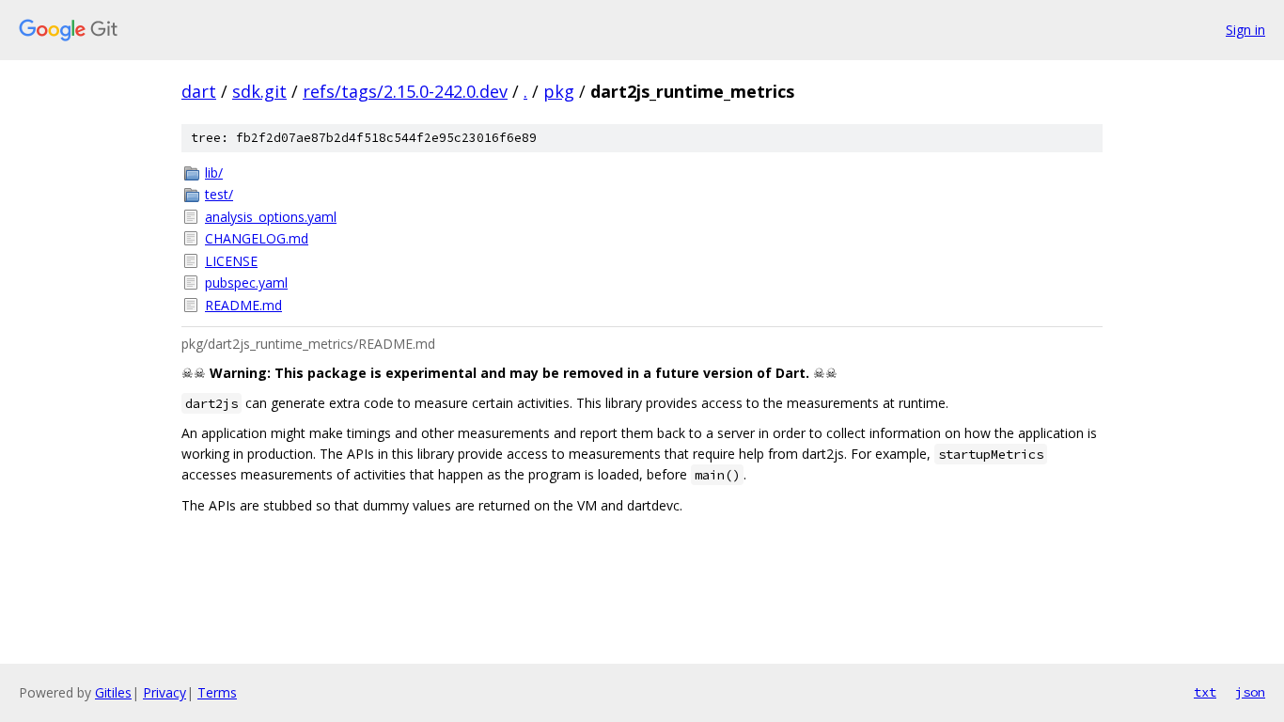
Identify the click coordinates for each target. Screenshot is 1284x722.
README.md (243, 305)
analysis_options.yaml (271, 217)
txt (1205, 691)
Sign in (1245, 30)
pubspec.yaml (246, 282)
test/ (219, 194)
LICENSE (231, 261)
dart (198, 91)
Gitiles (113, 692)
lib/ (214, 172)
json (1250, 691)
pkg (558, 91)
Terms (217, 692)
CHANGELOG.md (256, 238)
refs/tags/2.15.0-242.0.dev (405, 91)
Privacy (164, 692)
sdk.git (259, 91)
